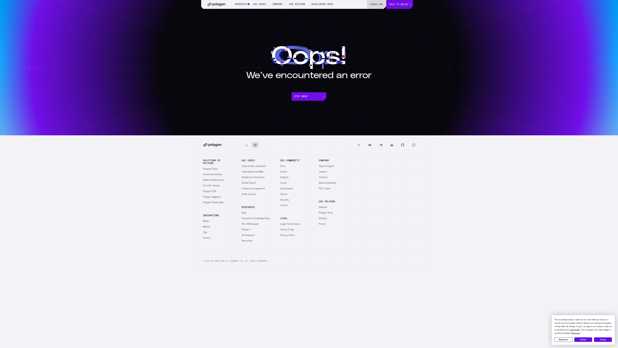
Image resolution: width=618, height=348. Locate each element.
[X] (359, 145)
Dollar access (249, 194)
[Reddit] (392, 145)
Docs (283, 166)
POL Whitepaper (250, 224)
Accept (603, 339)
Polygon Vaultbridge (213, 202)
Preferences (563, 339)
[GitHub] (403, 145)
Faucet (284, 205)
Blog (244, 213)
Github (283, 194)
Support (284, 177)
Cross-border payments (254, 166)
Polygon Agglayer (212, 197)
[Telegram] (381, 145)
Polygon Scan (326, 213)
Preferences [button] (575, 333)
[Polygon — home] (216, 4)
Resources (247, 241)
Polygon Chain (210, 169)
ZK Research (248, 235)
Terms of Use (287, 230)
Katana (206, 238)
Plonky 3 (246, 230)
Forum (283, 183)
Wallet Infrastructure (213, 180)
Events (283, 172)
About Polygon (326, 166)
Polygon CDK (209, 191)
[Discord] (370, 145)
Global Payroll (249, 183)
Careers (323, 172)
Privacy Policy (287, 235)
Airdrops (323, 207)
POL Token (324, 189)
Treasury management (253, 189)
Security (284, 200)
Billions (206, 227)
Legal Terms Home (290, 224)
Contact (323, 177)
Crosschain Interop (212, 174)
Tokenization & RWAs (252, 172)
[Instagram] (414, 145)
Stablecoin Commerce (253, 177)
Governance (286, 189)
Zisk (205, 232)
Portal (322, 224)
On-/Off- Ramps (211, 186)
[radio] (246, 145)
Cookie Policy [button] (574, 330)
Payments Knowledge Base (256, 218)
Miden (206, 221)
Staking (323, 218)
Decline (583, 339)
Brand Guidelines (327, 183)
